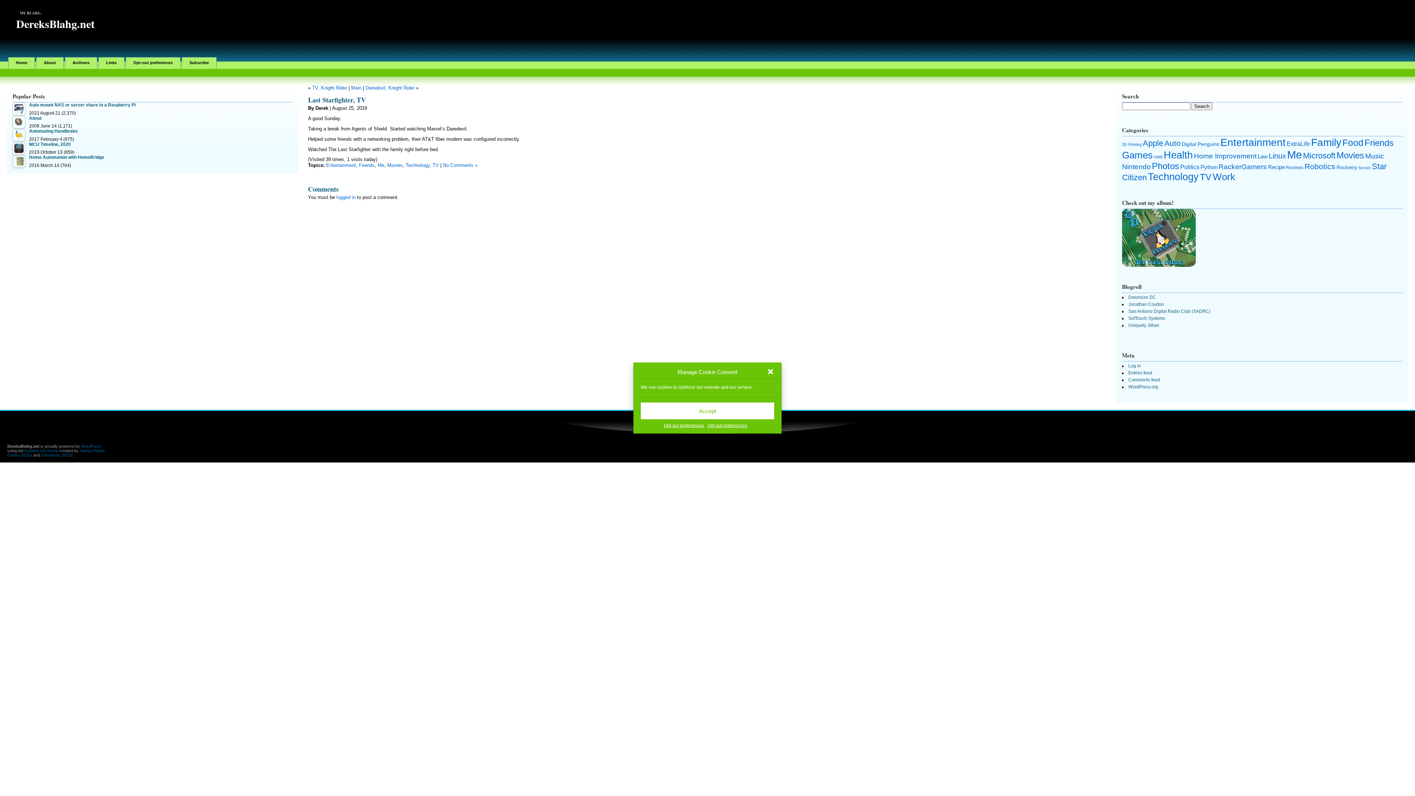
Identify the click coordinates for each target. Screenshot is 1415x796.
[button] (770, 372)
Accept (707, 411)
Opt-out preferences (684, 425)
